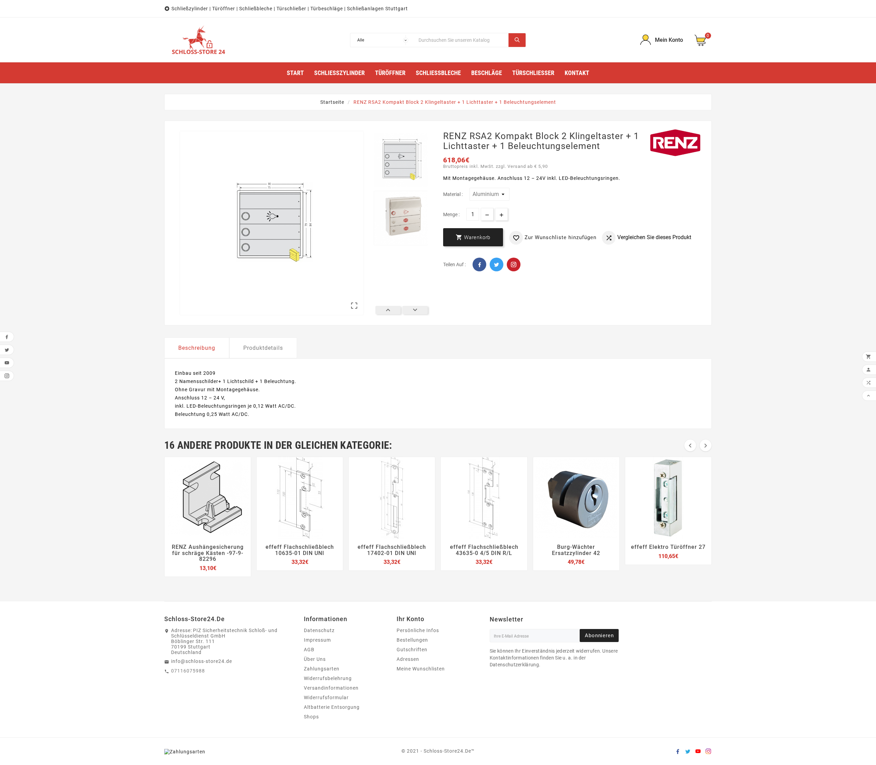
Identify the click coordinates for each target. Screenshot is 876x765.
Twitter (496, 264)
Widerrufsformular (326, 697)
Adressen (408, 659)
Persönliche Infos (418, 630)
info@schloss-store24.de (201, 661)
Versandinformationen (331, 688)
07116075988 (188, 671)
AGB (309, 649)
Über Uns (315, 659)
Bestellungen (412, 640)
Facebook (479, 264)
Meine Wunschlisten (421, 668)
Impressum (317, 640)
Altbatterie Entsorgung (332, 707)
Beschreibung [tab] (196, 348)
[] (517, 40)
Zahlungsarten (321, 668)
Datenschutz (319, 630)
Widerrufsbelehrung (328, 678)
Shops (311, 716)
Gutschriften (412, 649)
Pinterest (513, 264)
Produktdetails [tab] (263, 348)
